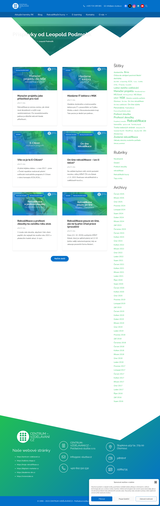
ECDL (130, 81)
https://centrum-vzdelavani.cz (28, 456)
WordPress (129, 131)
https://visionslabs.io (25, 476)
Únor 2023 (118, 241)
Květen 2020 (119, 292)
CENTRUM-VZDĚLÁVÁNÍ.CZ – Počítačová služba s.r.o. (83, 445)
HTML (116, 85)
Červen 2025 (119, 194)
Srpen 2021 (118, 260)
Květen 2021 (119, 268)
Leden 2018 (118, 362)
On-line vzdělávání (120, 105)
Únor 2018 (118, 358)
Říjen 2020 (118, 280)
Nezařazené (118, 159)
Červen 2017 (119, 374)
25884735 (122, 469)
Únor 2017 (118, 385)
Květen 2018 (119, 350)
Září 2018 (117, 339)
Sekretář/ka (118, 124)
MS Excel (118, 94)
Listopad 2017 (119, 370)
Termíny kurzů (136, 124)
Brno (126, 72)
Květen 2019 (119, 315)
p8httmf (121, 458)
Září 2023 (117, 225)
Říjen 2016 (118, 393)
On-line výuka (134, 104)
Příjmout (102, 499)
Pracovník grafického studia (122, 111)
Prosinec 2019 (119, 299)
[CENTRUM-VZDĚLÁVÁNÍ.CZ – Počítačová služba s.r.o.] (64, 445)
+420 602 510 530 (79, 468)
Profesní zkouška (122, 114)
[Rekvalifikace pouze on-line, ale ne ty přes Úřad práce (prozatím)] (84, 193)
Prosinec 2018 (119, 335)
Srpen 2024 (118, 213)
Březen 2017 (119, 382)
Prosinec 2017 (119, 366)
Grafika (140, 81)
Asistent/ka (118, 72)
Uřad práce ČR (140, 128)
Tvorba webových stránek (124, 127)
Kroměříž (128, 85)
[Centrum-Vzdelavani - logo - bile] (21, 6)
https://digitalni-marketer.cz (28, 468)
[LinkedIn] (138, 6)
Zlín (144, 131)
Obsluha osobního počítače (135, 98)
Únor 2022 (118, 252)
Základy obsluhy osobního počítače (127, 140)
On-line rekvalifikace (136, 101)
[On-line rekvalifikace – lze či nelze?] (84, 132)
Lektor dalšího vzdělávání (126, 87)
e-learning (123, 82)
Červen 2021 (119, 264)
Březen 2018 (119, 354)
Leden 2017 (118, 389)
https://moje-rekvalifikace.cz (28, 464)
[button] (156, 482)
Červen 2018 (119, 346)
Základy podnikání (119, 143)
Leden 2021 (118, 276)
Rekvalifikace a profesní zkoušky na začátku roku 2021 (34, 222)
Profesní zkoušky (124, 117)
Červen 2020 (119, 288)
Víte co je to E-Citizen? (30, 159)
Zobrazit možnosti (146, 499)
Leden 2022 (118, 256)
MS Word (137, 94)
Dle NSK (116, 81)
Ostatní (117, 163)
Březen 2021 (119, 272)
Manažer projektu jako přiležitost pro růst (30, 97)
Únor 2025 (118, 202)
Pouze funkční (124, 499)
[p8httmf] (111, 458)
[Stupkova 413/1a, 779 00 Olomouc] (111, 447)
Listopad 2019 (119, 303)
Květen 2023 (119, 237)
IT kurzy (122, 85)
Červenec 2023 (120, 229)
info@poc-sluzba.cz (81, 456)
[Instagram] (134, 6)
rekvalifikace (118, 170)
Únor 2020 (118, 296)
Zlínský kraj (118, 134)
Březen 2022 (119, 249)
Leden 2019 (118, 331)
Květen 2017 (119, 378)
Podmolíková (129, 108)
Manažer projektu (124, 91)
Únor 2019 (118, 327)
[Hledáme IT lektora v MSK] (84, 68)
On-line (124, 101)
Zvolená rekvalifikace (126, 136)
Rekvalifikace (136, 120)
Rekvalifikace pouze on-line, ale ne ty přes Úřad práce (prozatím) (83, 223)
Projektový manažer (120, 121)
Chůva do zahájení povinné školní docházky (127, 77)
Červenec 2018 (120, 342)
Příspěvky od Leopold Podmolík (52, 34)
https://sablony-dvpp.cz (26, 460)
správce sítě (126, 124)
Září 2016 (117, 397)
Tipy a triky (118, 178)
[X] (130, 6)
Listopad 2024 (119, 209)
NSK (122, 97)
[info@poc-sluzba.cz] (64, 457)
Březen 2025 (119, 198)
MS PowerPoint (128, 95)
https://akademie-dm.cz (26, 472)
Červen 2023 (119, 233)
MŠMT (116, 98)
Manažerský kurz (140, 91)
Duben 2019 (119, 319)
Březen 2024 (119, 221)
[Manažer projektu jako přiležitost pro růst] (35, 68)
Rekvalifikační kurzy (121, 174)
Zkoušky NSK (138, 131)
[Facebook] (125, 6)
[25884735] (111, 469)
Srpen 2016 (118, 401)
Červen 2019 (119, 311)
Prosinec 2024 (119, 206)
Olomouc (117, 101)
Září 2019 (117, 307)
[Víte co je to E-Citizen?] (35, 132)
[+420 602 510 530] (64, 468)
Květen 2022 (119, 245)
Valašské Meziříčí (119, 131)
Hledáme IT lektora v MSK (81, 95)
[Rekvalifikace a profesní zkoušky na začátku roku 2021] (35, 193)
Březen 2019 (119, 323)
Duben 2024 (119, 217)
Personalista (119, 107)
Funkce (135, 81)
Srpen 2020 (118, 284)
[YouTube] (142, 6)
